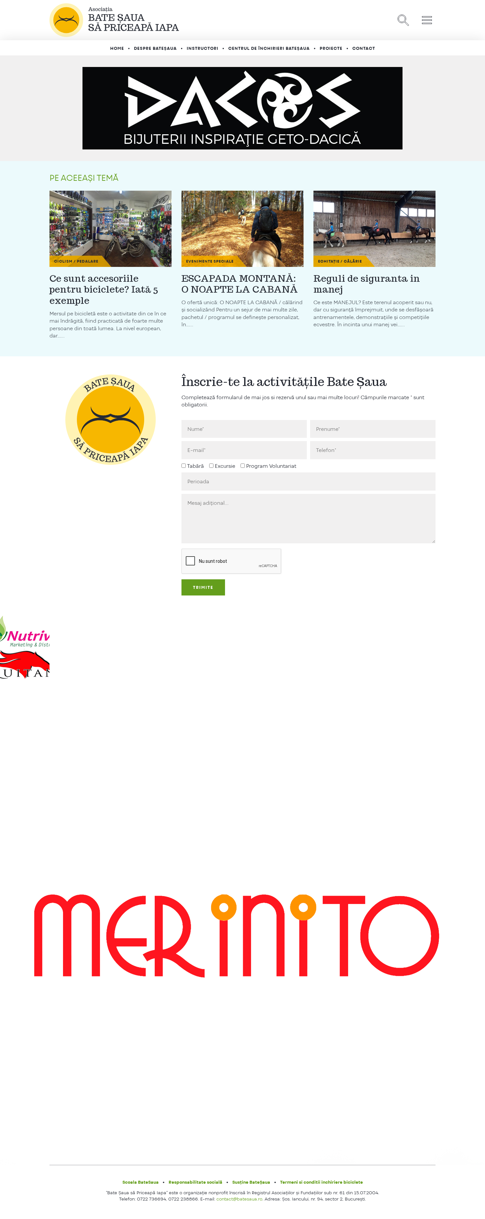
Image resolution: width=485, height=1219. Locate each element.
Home (117, 48)
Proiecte (331, 48)
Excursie (225, 466)
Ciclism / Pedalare (76, 261)
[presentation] (231, 561)
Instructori (202, 48)
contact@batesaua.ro (239, 1199)
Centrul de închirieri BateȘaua (269, 48)
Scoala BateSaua (140, 1182)
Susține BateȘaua (251, 1182)
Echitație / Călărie (340, 261)
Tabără (195, 466)
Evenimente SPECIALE (210, 261)
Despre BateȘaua (155, 48)
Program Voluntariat (271, 466)
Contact (363, 48)
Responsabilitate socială (195, 1182)
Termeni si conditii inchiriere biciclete (321, 1182)
